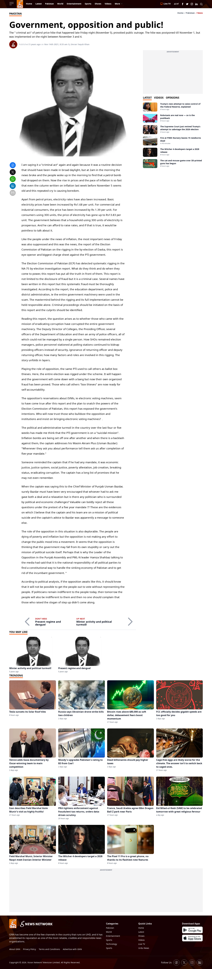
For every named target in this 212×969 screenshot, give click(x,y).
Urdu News (143, 948)
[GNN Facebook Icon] (182, 4)
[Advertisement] (173, 73)
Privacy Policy (29, 949)
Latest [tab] (147, 97)
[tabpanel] (173, 135)
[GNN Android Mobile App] (192, 929)
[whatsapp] (13, 179)
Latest (141, 932)
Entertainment (113, 936)
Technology (111, 944)
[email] (13, 193)
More (117, 3)
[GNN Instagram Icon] (192, 4)
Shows (141, 936)
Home (180, 13)
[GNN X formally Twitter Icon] (187, 4)
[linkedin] (13, 186)
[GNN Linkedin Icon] (196, 4)
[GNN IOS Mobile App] (192, 938)
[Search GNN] (201, 4)
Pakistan (190, 13)
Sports (109, 940)
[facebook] (13, 165)
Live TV (141, 944)
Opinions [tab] (172, 97)
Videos (141, 940)
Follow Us (166, 962)
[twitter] (13, 172)
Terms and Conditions (49, 949)
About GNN (14, 949)
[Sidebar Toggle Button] (11, 3)
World (109, 932)
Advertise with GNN (72, 949)
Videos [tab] (159, 97)
